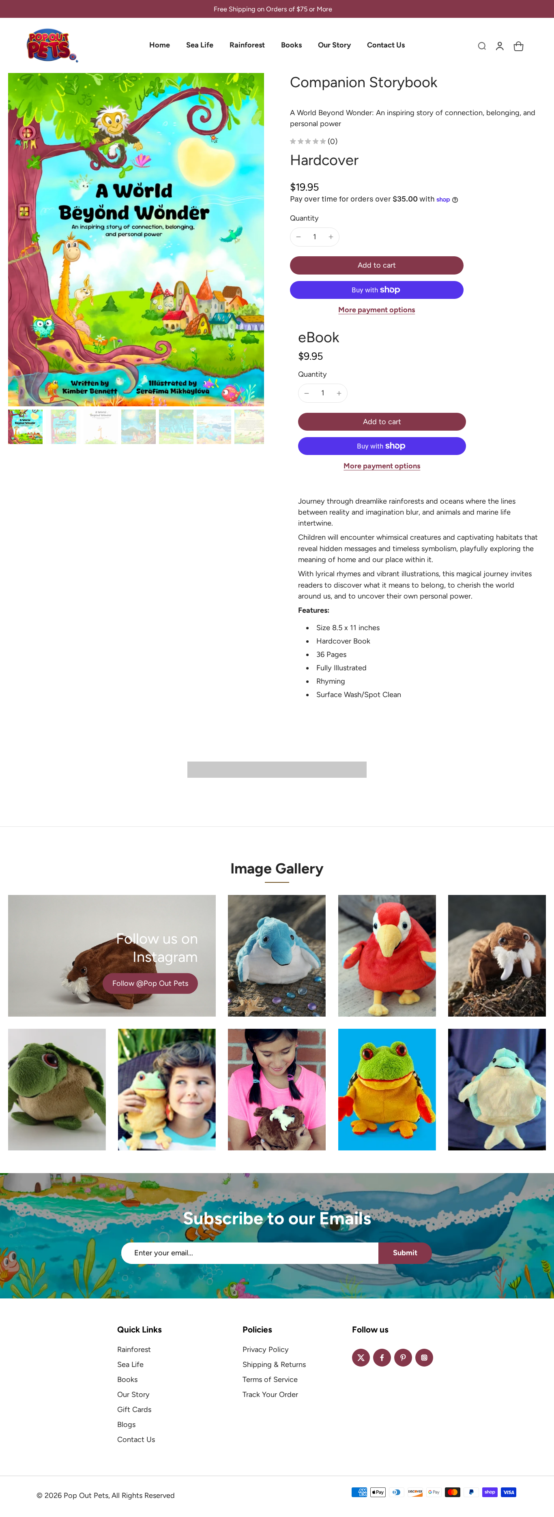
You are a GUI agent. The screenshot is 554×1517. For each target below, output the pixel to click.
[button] (377, 265)
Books (127, 1379)
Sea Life (130, 1364)
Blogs (126, 1424)
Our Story (133, 1394)
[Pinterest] (403, 1358)
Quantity (304, 218)
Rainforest (134, 1349)
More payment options (376, 310)
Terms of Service (270, 1379)
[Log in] (500, 45)
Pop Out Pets (86, 1495)
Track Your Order (270, 1394)
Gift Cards (134, 1409)
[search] (482, 45)
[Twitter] (361, 1358)
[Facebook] (382, 1358)
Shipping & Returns (274, 1364)
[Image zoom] (136, 239)
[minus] (298, 236)
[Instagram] (424, 1358)
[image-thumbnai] (25, 427)
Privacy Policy (266, 1349)
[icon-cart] (517, 45)
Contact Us (136, 1439)
